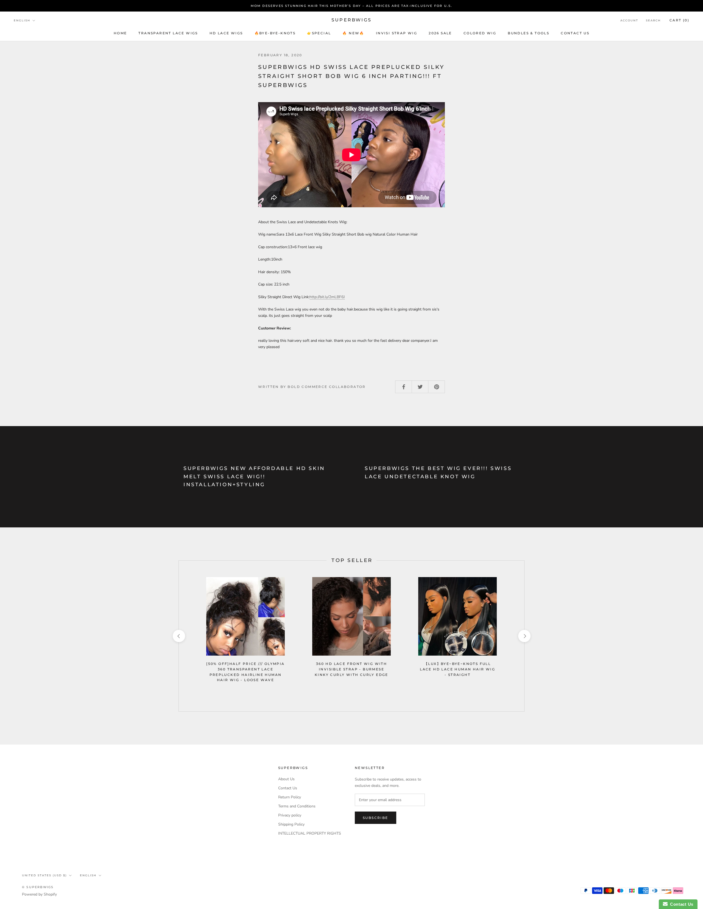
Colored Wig (480, 33)
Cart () (679, 20)
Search (653, 20)
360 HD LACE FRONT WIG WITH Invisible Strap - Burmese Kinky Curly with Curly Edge (351, 669)
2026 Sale (440, 33)
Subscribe (375, 818)
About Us (286, 779)
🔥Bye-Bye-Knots (275, 33)
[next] (524, 636)
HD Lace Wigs (226, 33)
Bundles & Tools (528, 33)
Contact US (575, 33)
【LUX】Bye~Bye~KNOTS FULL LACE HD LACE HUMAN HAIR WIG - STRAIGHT (457, 669)
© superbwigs (38, 887)
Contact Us (287, 788)
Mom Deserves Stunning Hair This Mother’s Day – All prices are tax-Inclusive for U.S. (352, 6)
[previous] (178, 636)
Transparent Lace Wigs (168, 33)
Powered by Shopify (39, 894)
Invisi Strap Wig (396, 33)
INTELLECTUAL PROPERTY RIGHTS (309, 833)
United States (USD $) (44, 875)
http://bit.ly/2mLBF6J (327, 297)
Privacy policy (289, 815)
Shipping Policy (291, 824)
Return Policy (289, 797)
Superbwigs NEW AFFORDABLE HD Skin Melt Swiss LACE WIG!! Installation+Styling (254, 476)
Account (629, 20)
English (22, 20)
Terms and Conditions (297, 806)
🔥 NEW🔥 (353, 33)
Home (120, 33)
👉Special (319, 33)
